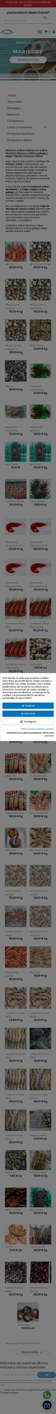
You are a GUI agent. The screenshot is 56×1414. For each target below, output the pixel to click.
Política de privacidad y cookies (37, 729)
